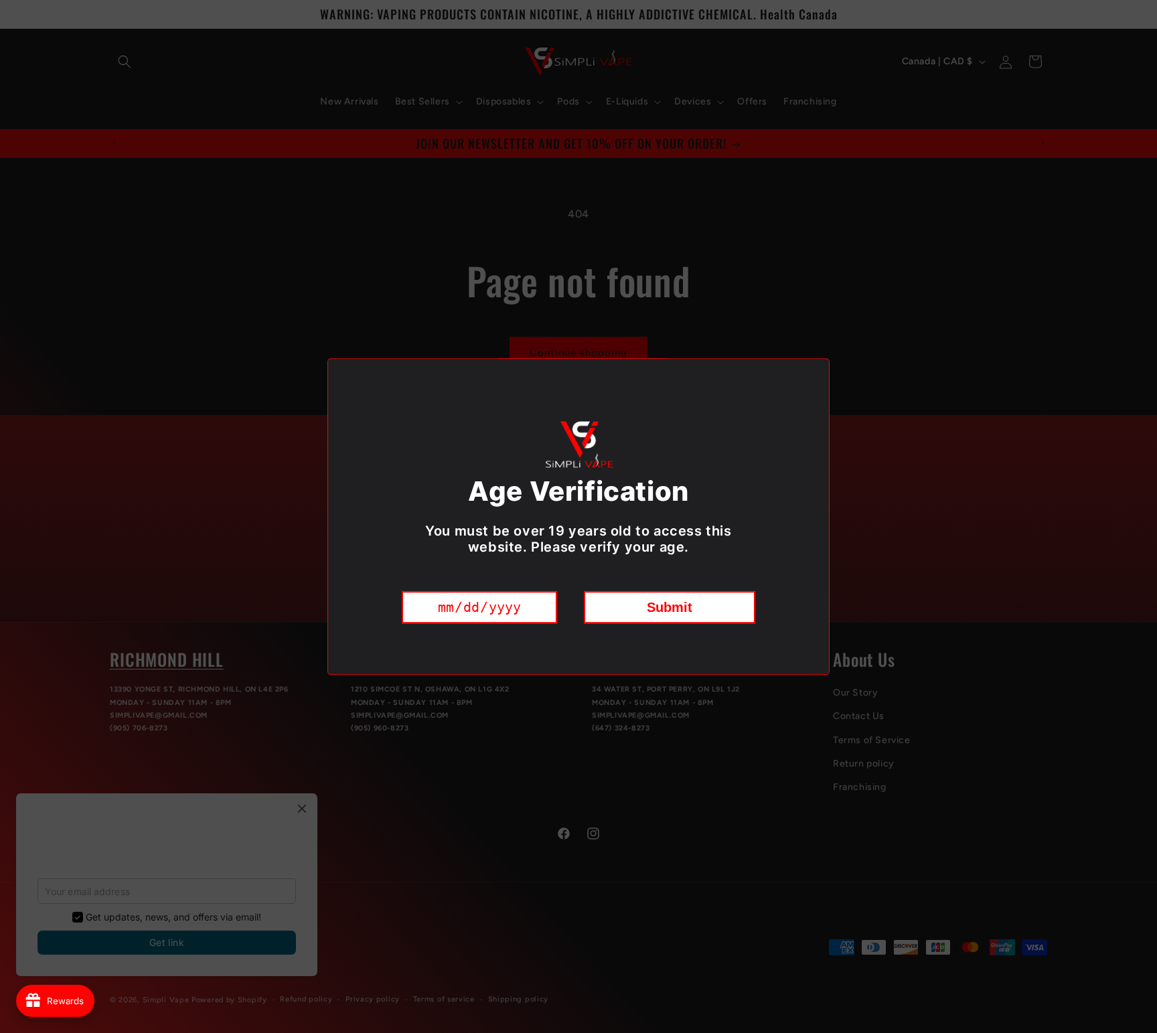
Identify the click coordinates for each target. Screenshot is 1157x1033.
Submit (669, 607)
